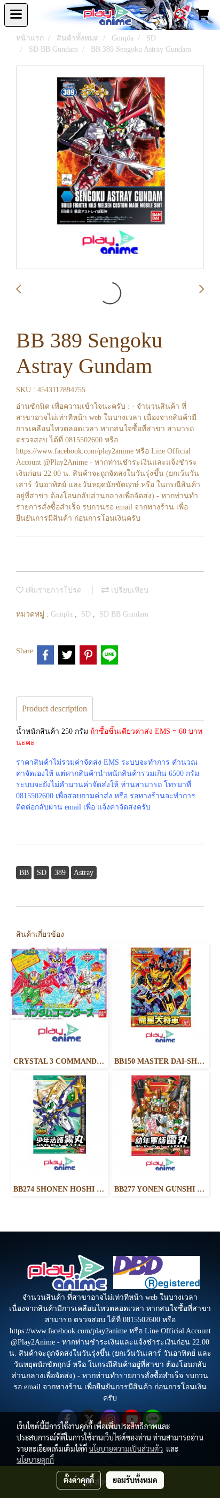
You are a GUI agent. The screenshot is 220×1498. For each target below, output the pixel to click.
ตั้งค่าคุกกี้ (79, 1480)
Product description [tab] (54, 708)
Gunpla (63, 614)
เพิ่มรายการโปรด (52, 590)
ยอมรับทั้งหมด (135, 1480)
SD (87, 614)
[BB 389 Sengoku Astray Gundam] (110, 168)
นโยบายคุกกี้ (35, 1459)
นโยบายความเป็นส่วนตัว (126, 1448)
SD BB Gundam (123, 614)
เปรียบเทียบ (128, 590)
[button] (177, 15)
